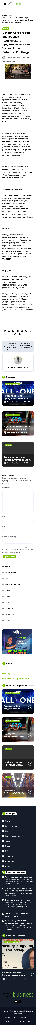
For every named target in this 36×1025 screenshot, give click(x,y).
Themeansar (17, 1014)
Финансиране (10, 614)
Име (4, 517)
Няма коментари (9, 61)
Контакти (26, 1022)
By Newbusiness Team (13, 58)
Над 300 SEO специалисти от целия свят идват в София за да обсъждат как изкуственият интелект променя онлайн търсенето (18, 891)
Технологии (9, 608)
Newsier (29, 1011)
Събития (16, 384)
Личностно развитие (12, 584)
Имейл (5, 527)
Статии (7, 596)
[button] (32, 960)
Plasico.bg (6, 674)
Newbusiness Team (19, 367)
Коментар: (6, 487)
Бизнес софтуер (11, 572)
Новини (5, 28)
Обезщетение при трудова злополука (16, 679)
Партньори (10, 1022)
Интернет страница (9, 537)
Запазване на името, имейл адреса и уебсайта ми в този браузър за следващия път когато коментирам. (17, 549)
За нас (18, 1022)
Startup (7, 566)
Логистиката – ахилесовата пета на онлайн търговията (13, 793)
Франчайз (8, 620)
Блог (6, 578)
